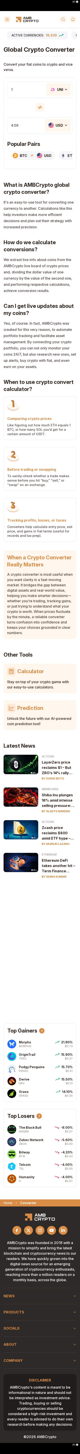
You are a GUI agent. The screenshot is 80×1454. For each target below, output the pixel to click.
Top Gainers (22, 1030)
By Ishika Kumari (54, 876)
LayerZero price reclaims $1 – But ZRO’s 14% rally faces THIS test (56, 768)
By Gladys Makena (56, 811)
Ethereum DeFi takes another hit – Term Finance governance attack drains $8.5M (59, 866)
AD (73, 2)
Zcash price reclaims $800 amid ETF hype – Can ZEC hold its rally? (56, 833)
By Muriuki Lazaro (56, 844)
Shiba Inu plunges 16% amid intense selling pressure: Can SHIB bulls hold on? (59, 800)
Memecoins (50, 789)
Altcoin (48, 756)
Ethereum (49, 854)
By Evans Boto (53, 778)
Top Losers (21, 1116)
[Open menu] (7, 19)
